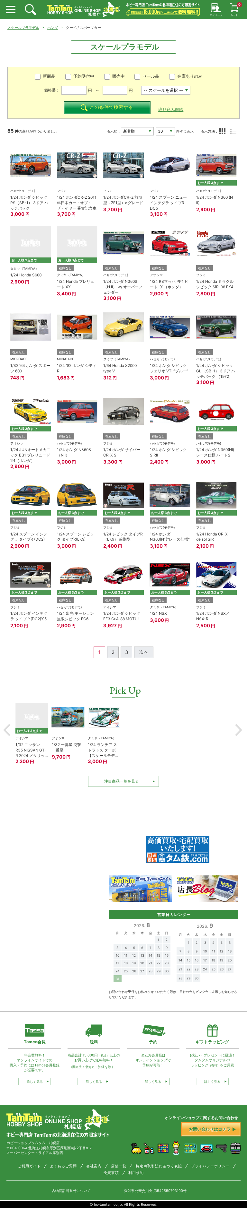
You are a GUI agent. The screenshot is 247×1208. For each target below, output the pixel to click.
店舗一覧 (118, 1166)
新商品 (49, 76)
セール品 (150, 76)
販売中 (118, 76)
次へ (143, 652)
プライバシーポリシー (210, 1166)
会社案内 (94, 1166)
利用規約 (136, 1173)
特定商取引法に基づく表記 (159, 1166)
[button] (6, 730)
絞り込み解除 (170, 109)
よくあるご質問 (63, 1166)
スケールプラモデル (23, 27)
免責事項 (111, 1173)
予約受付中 (83, 76)
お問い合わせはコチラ (210, 1129)
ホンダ (52, 27)
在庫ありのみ (189, 76)
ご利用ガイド (29, 1166)
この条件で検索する (111, 107)
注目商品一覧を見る (121, 781)
